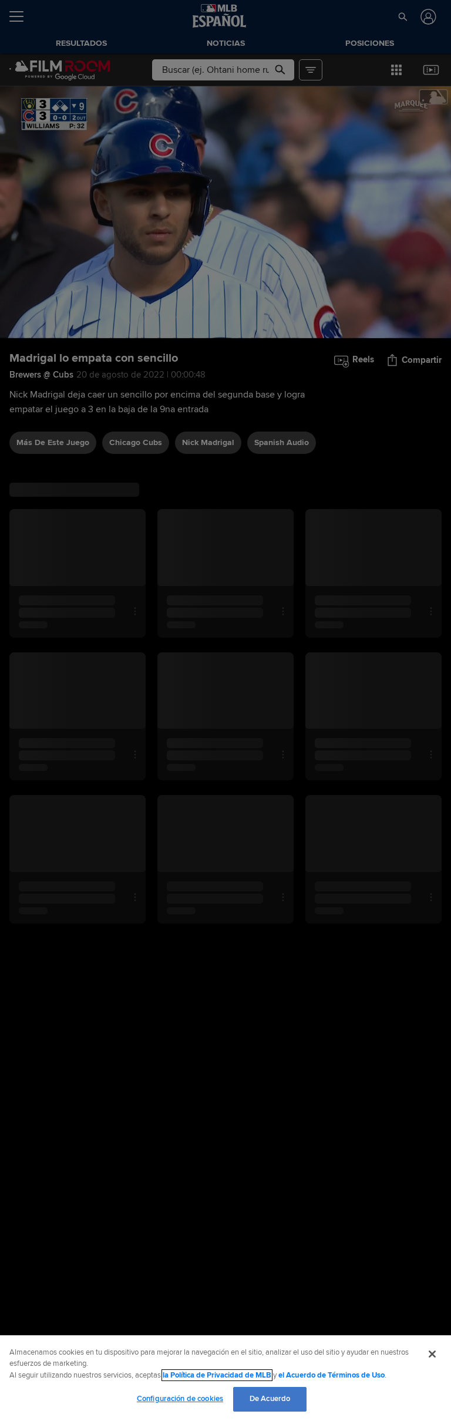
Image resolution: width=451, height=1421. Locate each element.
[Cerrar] (432, 1354)
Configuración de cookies (180, 1398)
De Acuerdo (270, 1398)
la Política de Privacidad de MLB (217, 1375)
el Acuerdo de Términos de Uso (331, 1375)
